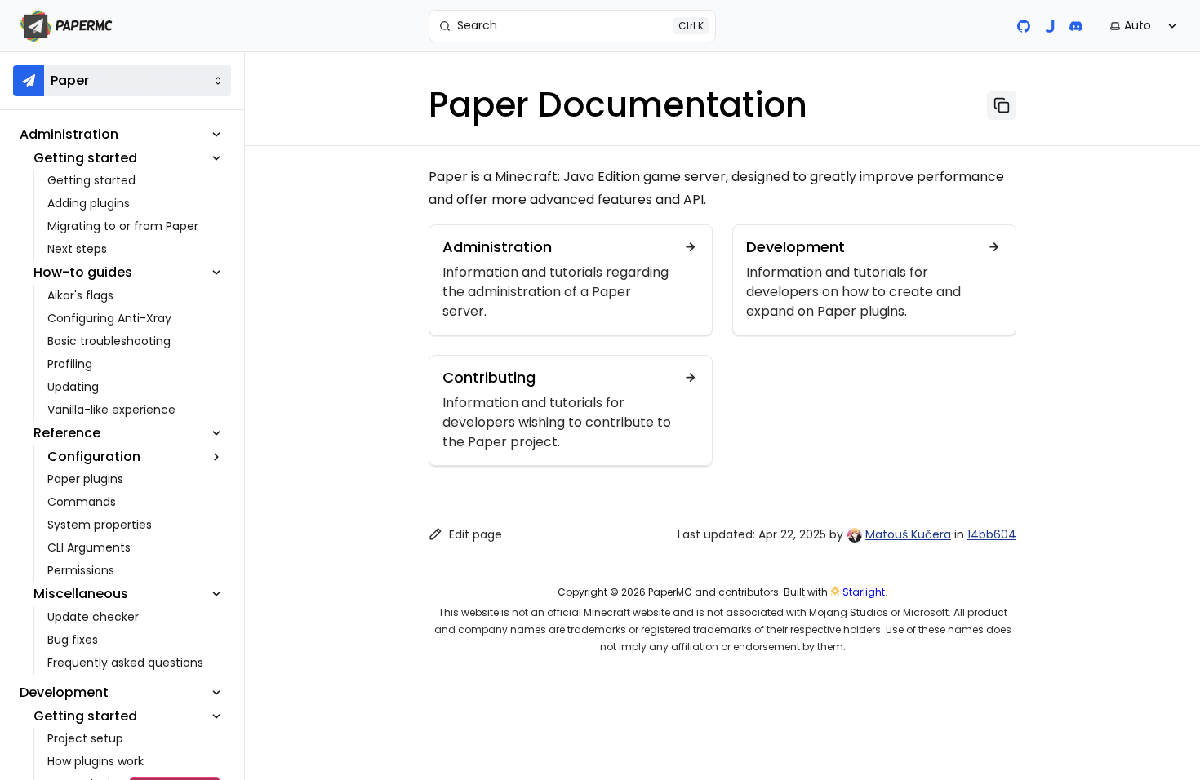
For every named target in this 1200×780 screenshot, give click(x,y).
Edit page (475, 534)
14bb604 (991, 534)
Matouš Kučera (908, 534)
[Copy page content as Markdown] (1001, 105)
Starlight (863, 592)
